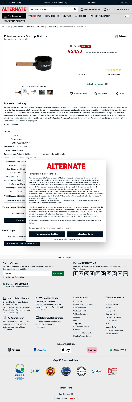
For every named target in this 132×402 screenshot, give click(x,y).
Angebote (80, 16)
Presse (108, 307)
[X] (98, 273)
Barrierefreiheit (112, 334)
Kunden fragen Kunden (82, 336)
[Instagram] (81, 273)
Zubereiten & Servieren (35, 26)
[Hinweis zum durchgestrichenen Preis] (71, 46)
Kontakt (127, 2)
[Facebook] (75, 273)
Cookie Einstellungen (114, 330)
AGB (107, 324)
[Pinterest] (103, 273)
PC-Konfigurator (100, 16)
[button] (100, 93)
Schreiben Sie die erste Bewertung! (22, 243)
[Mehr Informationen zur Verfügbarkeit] (106, 84)
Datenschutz (20, 277)
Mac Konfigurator (14, 21)
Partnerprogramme (113, 317)
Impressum (66, 387)
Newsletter (92, 2)
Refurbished (52, 16)
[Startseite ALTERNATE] (14, 9)
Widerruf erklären (80, 314)
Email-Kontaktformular (49, 307)
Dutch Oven (51, 26)
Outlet (67, 16)
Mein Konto (78, 301)
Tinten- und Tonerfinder (82, 333)
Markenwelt (110, 311)
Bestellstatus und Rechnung (84, 304)
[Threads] (86, 273)
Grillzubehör (18, 26)
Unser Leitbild (111, 320)
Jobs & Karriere (112, 304)
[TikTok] (92, 273)
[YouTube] (120, 273)
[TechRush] (114, 273)
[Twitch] (125, 273)
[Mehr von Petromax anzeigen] (121, 37)
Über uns (109, 301)
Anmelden (57, 273)
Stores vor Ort (111, 314)
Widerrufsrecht (79, 311)
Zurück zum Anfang (66, 257)
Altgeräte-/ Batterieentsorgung (81, 325)
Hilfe (120, 2)
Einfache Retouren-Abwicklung (54, 2)
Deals (34, 16)
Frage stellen (22, 220)
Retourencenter (79, 307)
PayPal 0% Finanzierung (11, 2)
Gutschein (77, 329)
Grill (8, 26)
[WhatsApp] (109, 273)
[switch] (126, 16)
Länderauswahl (66, 394)
